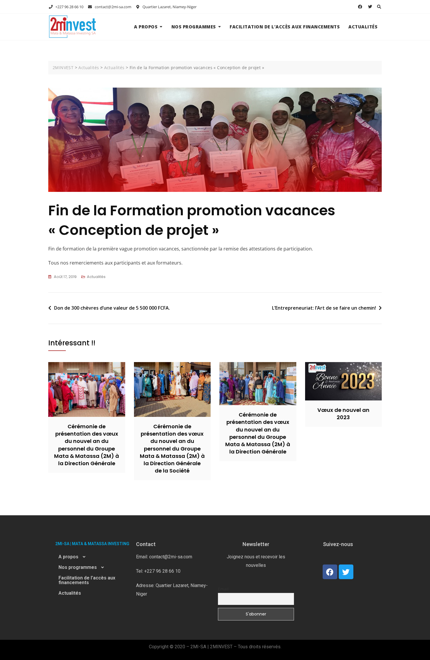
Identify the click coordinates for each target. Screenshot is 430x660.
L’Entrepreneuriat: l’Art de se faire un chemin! (324, 308)
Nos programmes (193, 27)
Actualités (362, 27)
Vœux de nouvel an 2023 (343, 413)
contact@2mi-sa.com (112, 6)
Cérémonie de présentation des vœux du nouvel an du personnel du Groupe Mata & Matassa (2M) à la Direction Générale (86, 445)
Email (223, 589)
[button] (92, 557)
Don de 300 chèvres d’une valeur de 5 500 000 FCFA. (112, 308)
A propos (145, 27)
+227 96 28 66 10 (68, 6)
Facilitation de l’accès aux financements (285, 27)
